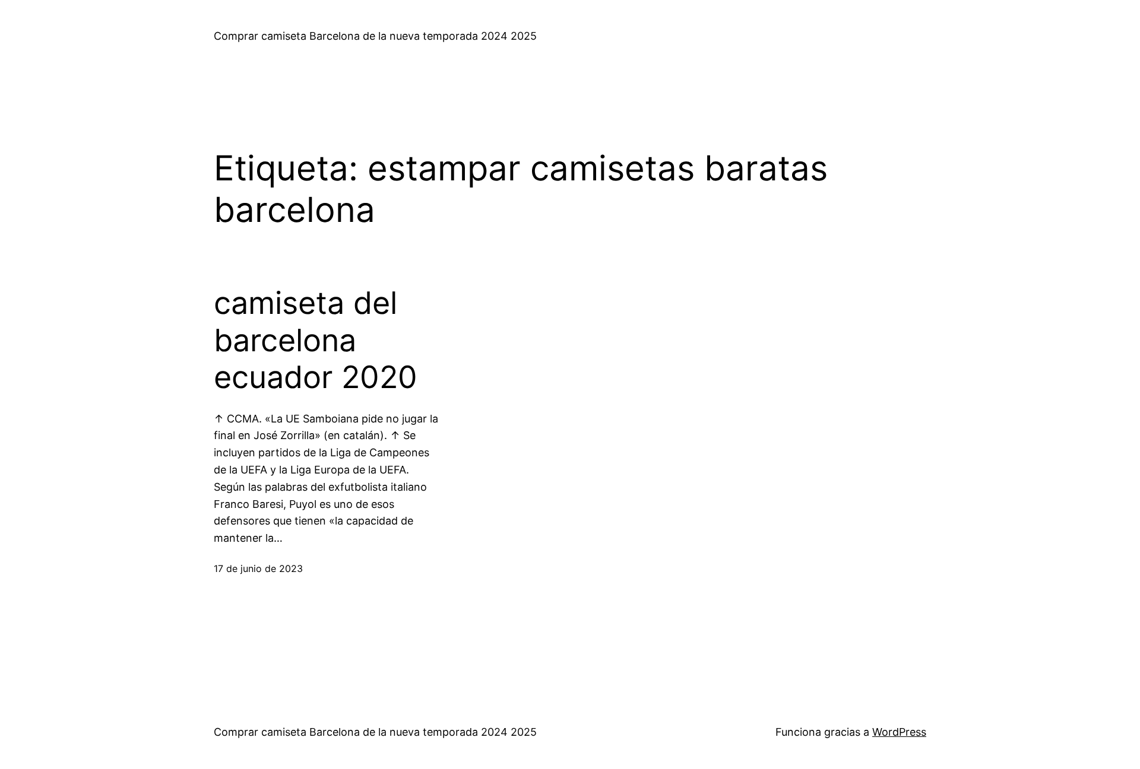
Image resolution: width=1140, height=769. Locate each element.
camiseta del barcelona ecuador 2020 (315, 340)
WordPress (899, 732)
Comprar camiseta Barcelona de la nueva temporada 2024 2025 (375, 36)
